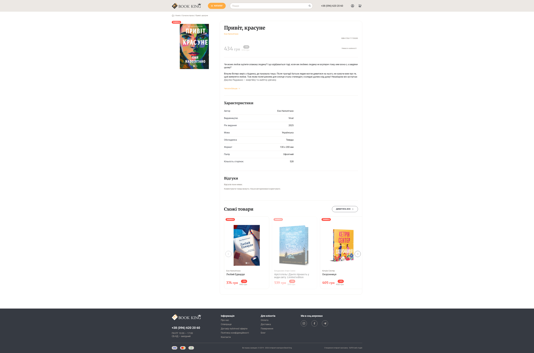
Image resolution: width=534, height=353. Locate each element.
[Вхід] (352, 6)
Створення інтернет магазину (336, 348)
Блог (263, 332)
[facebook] (314, 323)
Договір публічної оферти (234, 328)
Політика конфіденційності (235, 332)
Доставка (266, 324)
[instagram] (304, 323)
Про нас (225, 320)
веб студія (358, 348)
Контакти (226, 337)
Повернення (267, 328)
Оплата (264, 320)
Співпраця (226, 324)
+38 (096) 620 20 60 (332, 5)
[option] (246, 252)
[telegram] (325, 323)
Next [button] (358, 254)
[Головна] (173, 15)
